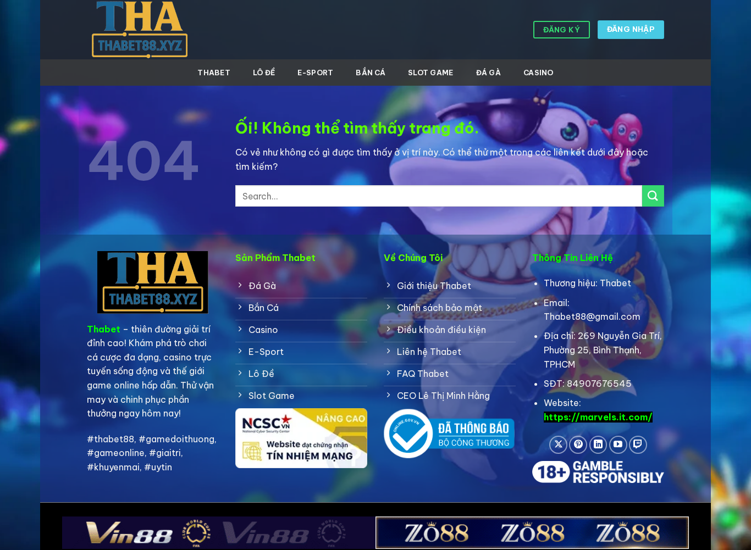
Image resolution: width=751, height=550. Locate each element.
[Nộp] (653, 196)
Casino (538, 72)
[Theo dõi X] (558, 445)
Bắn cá (370, 72)
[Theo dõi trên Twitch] (638, 445)
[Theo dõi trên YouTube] (618, 445)
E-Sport (315, 72)
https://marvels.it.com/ (598, 417)
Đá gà (488, 72)
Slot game (430, 72)
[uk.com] (142, 29)
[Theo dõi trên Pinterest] (578, 445)
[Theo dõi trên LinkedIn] (598, 445)
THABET (213, 72)
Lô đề (264, 72)
